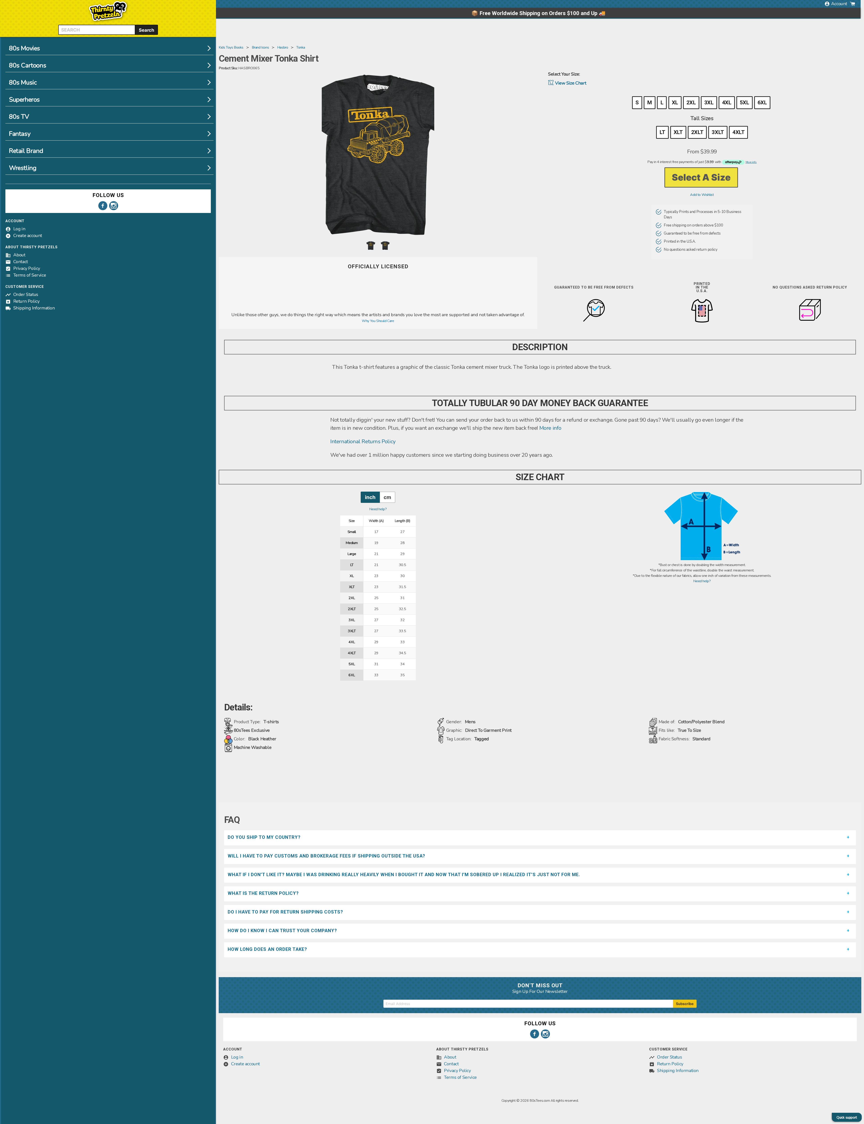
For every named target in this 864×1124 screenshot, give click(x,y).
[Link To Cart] (852, 3)
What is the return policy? (263, 893)
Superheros (24, 99)
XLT (678, 132)
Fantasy (19, 134)
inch (370, 497)
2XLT (697, 132)
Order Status (25, 294)
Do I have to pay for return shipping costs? (285, 912)
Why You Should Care (378, 320)
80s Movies (24, 48)
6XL (762, 102)
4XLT (738, 132)
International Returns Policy (363, 441)
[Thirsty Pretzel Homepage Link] (108, 22)
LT (662, 132)
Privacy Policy (26, 268)
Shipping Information (34, 308)
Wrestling (22, 168)
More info (550, 428)
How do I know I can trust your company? (282, 930)
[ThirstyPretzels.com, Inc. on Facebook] (102, 205)
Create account (27, 236)
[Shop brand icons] (378, 308)
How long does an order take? (267, 949)
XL (675, 102)
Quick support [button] (847, 1117)
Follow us (108, 195)
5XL (744, 102)
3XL (709, 102)
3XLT (718, 132)
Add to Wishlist (702, 194)
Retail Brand (26, 151)
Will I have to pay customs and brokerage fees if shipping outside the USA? (326, 856)
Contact (20, 262)
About (19, 255)
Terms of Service (29, 275)
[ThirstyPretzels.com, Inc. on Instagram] (113, 205)
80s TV (19, 116)
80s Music (23, 82)
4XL (726, 102)
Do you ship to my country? (264, 837)
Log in (19, 229)
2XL (691, 102)
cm (387, 497)
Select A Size (701, 177)
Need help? (378, 509)
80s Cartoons (27, 65)
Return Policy (26, 301)
